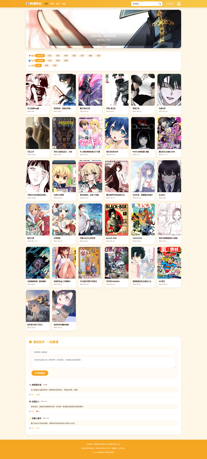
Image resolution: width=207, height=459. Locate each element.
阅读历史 (170, 4)
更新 (52, 4)
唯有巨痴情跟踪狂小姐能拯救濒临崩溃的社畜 (175, 238)
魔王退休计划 (85, 108)
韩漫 (57, 60)
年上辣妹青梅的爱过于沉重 (90, 152)
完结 (54, 65)
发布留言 (41, 373)
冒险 (57, 55)
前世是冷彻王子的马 (34, 325)
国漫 (66, 60)
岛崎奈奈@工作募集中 (62, 281)
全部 (38, 65)
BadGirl (162, 195)
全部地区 (40, 60)
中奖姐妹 (57, 238)
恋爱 (49, 55)
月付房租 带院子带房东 (88, 281)
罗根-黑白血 (110, 108)
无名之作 (30, 152)
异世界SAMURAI (113, 281)
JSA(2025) (137, 238)
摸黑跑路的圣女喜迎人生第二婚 (144, 281)
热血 (98, 55)
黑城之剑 (136, 108)
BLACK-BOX (111, 238)
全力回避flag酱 (33, 108)
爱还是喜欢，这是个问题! (89, 195)
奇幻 (82, 55)
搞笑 (66, 55)
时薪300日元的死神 (87, 238)
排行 (58, 4)
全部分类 (40, 55)
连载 (46, 65)
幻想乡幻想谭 (59, 195)
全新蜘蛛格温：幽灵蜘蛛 (36, 281)
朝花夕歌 (30, 238)
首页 (46, 4)
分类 (64, 4)
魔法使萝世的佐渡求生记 (115, 195)
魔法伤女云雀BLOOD (167, 152)
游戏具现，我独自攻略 (62, 108)
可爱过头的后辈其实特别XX (37, 195)
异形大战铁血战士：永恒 (63, 152)
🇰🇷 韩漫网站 (34, 3)
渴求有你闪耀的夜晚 (61, 325)
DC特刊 (162, 281)
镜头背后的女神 (112, 152)
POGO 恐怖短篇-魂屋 (141, 152)
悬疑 (90, 55)
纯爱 (74, 55)
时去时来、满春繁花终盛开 (143, 195)
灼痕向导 (162, 108)
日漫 (49, 60)
